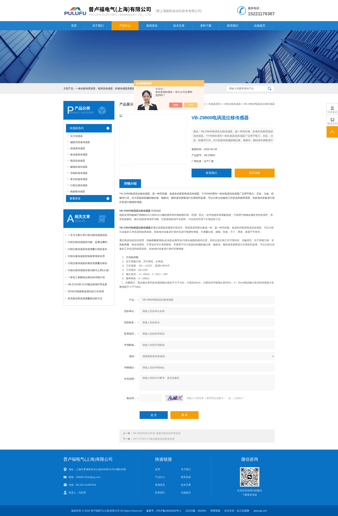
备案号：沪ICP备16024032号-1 (163, 510)
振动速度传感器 (78, 154)
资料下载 (205, 25)
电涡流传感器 (77, 160)
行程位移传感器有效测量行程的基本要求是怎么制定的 (90, 249)
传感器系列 (77, 128)
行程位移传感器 (78, 185)
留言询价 (254, 172)
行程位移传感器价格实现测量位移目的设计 (90, 263)
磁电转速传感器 (78, 166)
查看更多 (75, 198)
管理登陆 (215, 510)
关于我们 (98, 25)
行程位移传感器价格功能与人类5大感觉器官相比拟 (90, 270)
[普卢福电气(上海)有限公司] (132, 3)
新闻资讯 (152, 25)
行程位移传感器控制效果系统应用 (86, 256)
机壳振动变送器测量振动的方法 (85, 298)
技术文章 (178, 25)
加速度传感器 (77, 148)
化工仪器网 (243, 510)
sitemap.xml (260, 510)
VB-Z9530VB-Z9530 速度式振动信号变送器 (157, 433)
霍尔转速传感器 (78, 179)
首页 (74, 25)
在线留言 (259, 25)
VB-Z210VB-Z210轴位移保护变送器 (87, 284)
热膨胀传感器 (77, 191)
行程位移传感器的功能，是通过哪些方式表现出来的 (90, 242)
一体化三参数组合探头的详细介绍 (86, 277)
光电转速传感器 (78, 173)
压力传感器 (76, 136)
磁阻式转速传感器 (80, 142)
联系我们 (232, 25)
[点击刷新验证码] (174, 398)
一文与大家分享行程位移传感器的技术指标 (90, 235)
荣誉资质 (186, 477)
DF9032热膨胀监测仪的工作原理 (86, 291)
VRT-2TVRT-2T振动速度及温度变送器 (154, 438)
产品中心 (125, 25)
